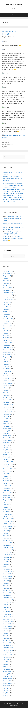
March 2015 (6, 369)
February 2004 (7, 643)
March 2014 (6, 397)
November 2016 (8, 321)
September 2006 (8, 576)
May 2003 (6, 664)
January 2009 (7, 545)
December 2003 (8, 647)
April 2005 (6, 609)
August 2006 (7, 578)
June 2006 (6, 583)
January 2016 (7, 345)
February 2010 (7, 514)
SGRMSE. (6, 223)
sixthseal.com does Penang (10, 32)
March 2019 (6, 285)
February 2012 (7, 457)
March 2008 (6, 569)
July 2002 (6, 688)
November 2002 (8, 678)
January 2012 (7, 459)
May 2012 (6, 450)
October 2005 (7, 602)
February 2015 (7, 371)
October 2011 (7, 466)
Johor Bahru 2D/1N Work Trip (12, 202)
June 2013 (6, 419)
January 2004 (7, 645)
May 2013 (6, 421)
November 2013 (8, 407)
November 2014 (8, 378)
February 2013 (7, 428)
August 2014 (7, 385)
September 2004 (8, 626)
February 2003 (7, 671)
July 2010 (6, 502)
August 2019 (7, 276)
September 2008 (8, 555)
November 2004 (8, 621)
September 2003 (8, 655)
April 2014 (6, 395)
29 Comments (8, 147)
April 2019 (6, 283)
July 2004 (6, 631)
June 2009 (6, 533)
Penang (6, 142)
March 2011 (6, 483)
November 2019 (8, 271)
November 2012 (8, 435)
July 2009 (6, 531)
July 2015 (6, 359)
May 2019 (6, 281)
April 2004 (6, 638)
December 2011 (8, 462)
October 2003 (7, 652)
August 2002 (7, 686)
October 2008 (7, 552)
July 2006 (6, 581)
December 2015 (8, 347)
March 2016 (6, 340)
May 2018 (6, 309)
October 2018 (7, 297)
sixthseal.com (14, 4)
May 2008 (6, 564)
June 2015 (6, 362)
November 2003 (8, 650)
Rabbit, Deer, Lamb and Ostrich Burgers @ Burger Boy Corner (12, 218)
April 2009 (6, 538)
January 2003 (7, 674)
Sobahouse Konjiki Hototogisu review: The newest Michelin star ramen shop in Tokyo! (13, 185)
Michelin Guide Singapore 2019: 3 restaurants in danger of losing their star (13, 179)
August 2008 (7, 557)
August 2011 (7, 471)
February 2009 (7, 543)
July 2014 (6, 388)
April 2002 (6, 695)
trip (15, 144)
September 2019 (8, 273)
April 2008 (6, 566)
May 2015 (6, 364)
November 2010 (8, 493)
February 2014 (7, 400)
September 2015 (8, 354)
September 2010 (8, 497)
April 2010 (6, 509)
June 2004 (6, 633)
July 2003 (6, 659)
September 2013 (8, 412)
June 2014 (6, 390)
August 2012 (7, 443)
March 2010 (6, 512)
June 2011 (6, 476)
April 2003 (6, 667)
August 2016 (7, 328)
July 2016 (6, 331)
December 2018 (8, 292)
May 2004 (6, 636)
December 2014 (8, 376)
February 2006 (7, 593)
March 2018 (6, 312)
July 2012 (6, 445)
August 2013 (7, 414)
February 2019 (7, 288)
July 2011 (6, 474)
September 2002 (8, 683)
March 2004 (6, 640)
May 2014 (6, 393)
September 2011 (8, 469)
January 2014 (7, 402)
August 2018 (7, 302)
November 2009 (8, 521)
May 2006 (6, 586)
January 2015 (7, 374)
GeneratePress (14, 705)
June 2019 (6, 278)
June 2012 (6, 447)
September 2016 (8, 326)
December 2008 (8, 547)
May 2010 (6, 507)
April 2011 (6, 481)
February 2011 (7, 485)
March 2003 (6, 669)
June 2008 (6, 562)
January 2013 (7, 431)
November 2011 (8, 464)
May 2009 (6, 536)
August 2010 (7, 500)
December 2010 (8, 490)
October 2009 (7, 524)
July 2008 (6, 559)
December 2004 (8, 619)
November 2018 (8, 295)
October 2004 (7, 624)
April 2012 (6, 452)
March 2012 (6, 455)
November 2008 (8, 550)
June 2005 (6, 605)
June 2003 (6, 662)
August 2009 (7, 528)
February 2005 (7, 614)
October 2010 (7, 495)
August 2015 (7, 357)
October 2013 (7, 409)
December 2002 (8, 676)
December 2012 (8, 433)
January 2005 (7, 617)
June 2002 (6, 690)
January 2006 (7, 595)
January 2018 (7, 314)
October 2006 (7, 574)
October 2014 (7, 381)
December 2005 (8, 597)
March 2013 (6, 426)
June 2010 (6, 505)
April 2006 (6, 588)
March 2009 (6, 540)
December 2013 (8, 404)
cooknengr (6, 236)
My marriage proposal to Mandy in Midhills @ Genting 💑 (13, 238)
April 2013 (6, 424)
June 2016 (6, 333)
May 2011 (6, 478)
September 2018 (8, 300)
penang (6, 144)
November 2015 (8, 350)
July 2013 (6, 416)
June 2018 (6, 307)
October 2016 (7, 323)
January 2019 (7, 290)
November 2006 (8, 571)
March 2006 (6, 590)
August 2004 (7, 628)
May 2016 (6, 335)
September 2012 (8, 440)
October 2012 (7, 438)
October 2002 (7, 681)
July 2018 (6, 304)
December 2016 (8, 319)
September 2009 (8, 526)
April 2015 (6, 366)
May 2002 (6, 693)
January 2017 (7, 316)
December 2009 (8, 519)
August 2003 (7, 657)
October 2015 (7, 352)
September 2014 (8, 383)
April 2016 (6, 338)
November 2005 (8, 600)
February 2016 (7, 342)
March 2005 (6, 612)
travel (11, 144)
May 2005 (6, 607)
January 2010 (7, 516)
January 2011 (7, 488)
